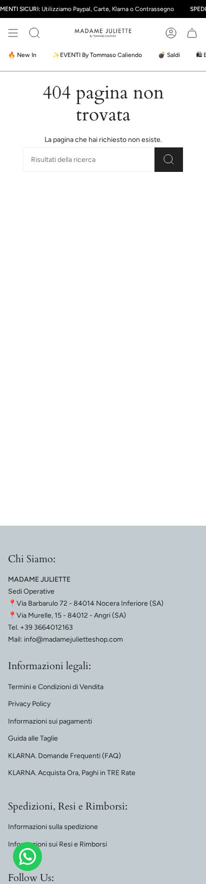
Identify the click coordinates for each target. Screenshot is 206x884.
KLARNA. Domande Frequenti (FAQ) (64, 756)
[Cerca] (168, 159)
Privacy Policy (29, 704)
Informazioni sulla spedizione (53, 827)
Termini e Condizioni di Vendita (56, 687)
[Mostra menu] (13, 32)
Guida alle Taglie (33, 738)
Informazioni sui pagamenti (50, 721)
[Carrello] (192, 32)
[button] (34, 32)
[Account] (171, 32)
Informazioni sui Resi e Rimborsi (57, 844)
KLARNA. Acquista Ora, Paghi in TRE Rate (72, 773)
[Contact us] (27, 856)
